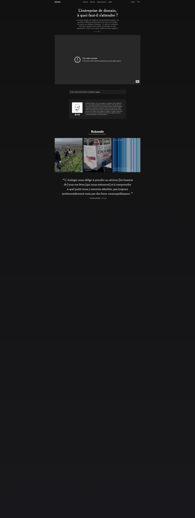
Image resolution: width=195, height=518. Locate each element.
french (98, 92)
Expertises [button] (85, 2)
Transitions (88, 170)
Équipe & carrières (101, 2)
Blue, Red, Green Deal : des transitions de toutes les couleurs (124, 169)
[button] (138, 2)
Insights (110, 2)
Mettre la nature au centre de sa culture (68, 170)
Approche (92, 2)
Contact (133, 2)
